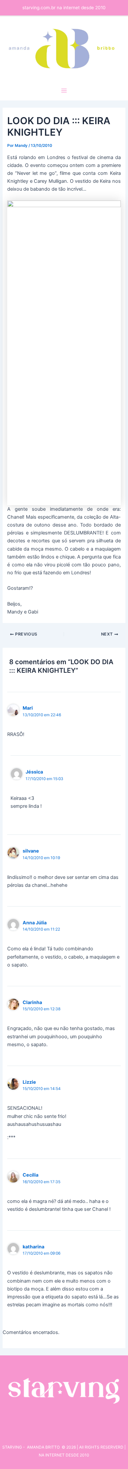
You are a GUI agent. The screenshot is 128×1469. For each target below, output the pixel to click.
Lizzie (29, 1082)
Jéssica (34, 772)
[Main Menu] (64, 90)
